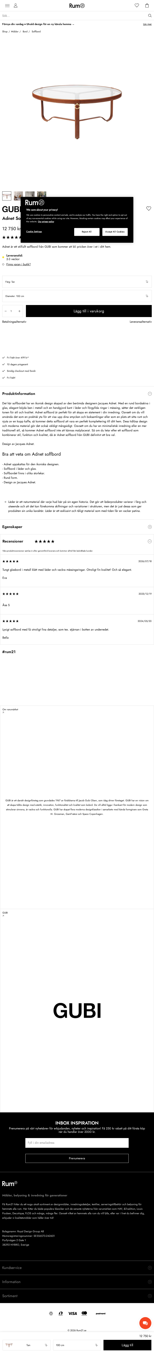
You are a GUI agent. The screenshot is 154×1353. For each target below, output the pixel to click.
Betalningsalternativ (14, 322)
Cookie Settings (34, 231)
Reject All (87, 231)
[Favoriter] (137, 5)
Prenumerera (77, 1158)
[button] (77, 282)
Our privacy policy (46, 221)
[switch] (77, 393)
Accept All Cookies (115, 231)
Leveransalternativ (141, 322)
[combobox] (77, 282)
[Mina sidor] (15, 5)
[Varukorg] (147, 5)
